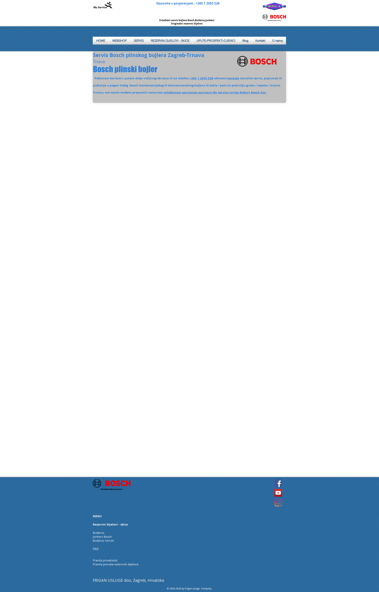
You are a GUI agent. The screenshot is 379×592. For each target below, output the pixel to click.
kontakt (233, 78)
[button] (138, 40)
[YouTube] (278, 493)
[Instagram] (278, 502)
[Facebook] (278, 483)
